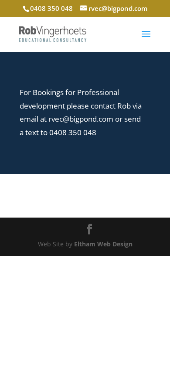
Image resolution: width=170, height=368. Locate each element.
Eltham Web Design (103, 244)
